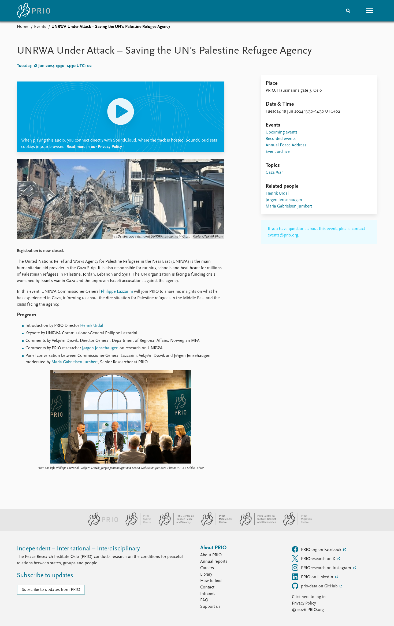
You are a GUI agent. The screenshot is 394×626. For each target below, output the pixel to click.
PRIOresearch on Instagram (326, 568)
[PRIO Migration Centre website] (294, 525)
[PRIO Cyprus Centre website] (136, 525)
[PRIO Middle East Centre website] (214, 525)
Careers (207, 568)
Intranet (207, 594)
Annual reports (213, 562)
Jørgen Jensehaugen (100, 348)
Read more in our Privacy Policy (94, 147)
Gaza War (274, 173)
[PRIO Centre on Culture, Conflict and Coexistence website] (255, 525)
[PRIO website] (101, 525)
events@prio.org (283, 235)
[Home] (33, 11)
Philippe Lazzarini (116, 292)
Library (206, 574)
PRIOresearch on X (318, 559)
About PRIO (211, 555)
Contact (207, 587)
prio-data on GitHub (320, 586)
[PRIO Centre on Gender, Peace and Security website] (174, 525)
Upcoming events (282, 132)
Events (40, 27)
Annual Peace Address (286, 145)
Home (22, 27)
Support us (210, 607)
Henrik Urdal (91, 326)
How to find (211, 581)
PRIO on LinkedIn (317, 577)
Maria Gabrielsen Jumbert (74, 362)
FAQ (204, 600)
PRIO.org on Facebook (321, 550)
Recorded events (281, 139)
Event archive (278, 152)
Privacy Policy (304, 603)
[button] (369, 10)
